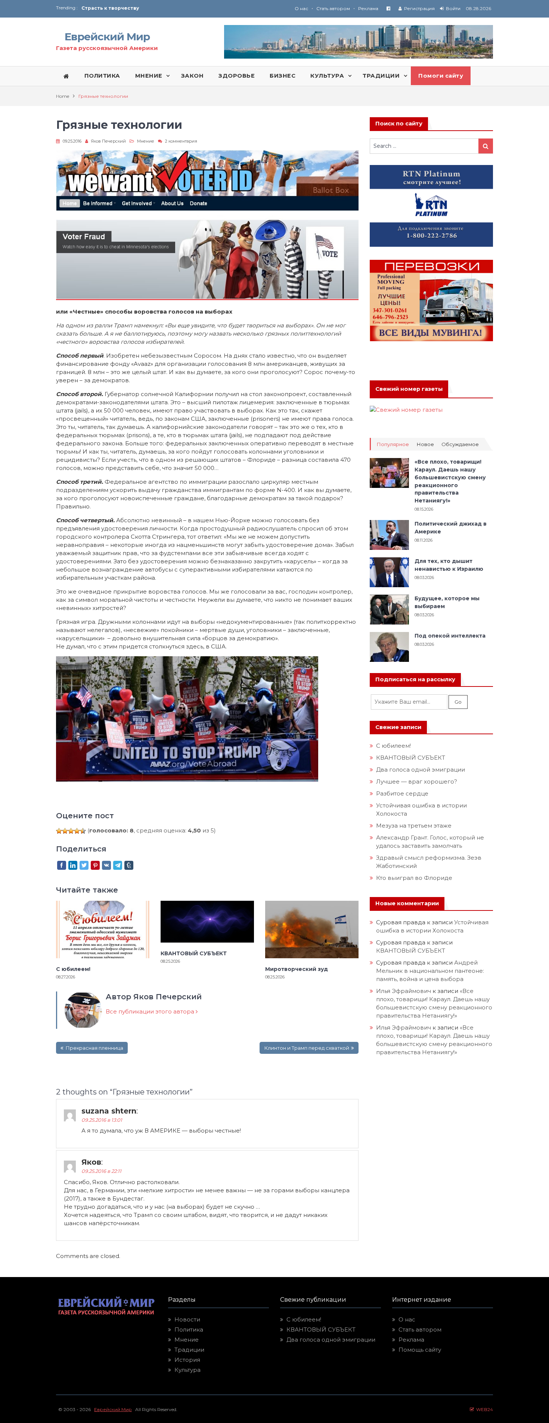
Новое (425, 444)
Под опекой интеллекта (450, 635)
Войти (453, 8)
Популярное (392, 444)
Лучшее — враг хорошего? (416, 781)
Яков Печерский (108, 141)
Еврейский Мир (107, 36)
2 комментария (181, 141)
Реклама (368, 8)
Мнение (145, 141)
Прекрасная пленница (94, 1048)
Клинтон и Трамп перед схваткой (306, 1048)
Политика (188, 1329)
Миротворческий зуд (296, 969)
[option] (177, 8)
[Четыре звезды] (77, 831)
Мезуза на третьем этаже (414, 825)
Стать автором (333, 8)
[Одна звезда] (59, 831)
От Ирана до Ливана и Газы (117, 8)
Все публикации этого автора (151, 1011)
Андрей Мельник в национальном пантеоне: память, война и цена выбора (431, 971)
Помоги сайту (440, 75)
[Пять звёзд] (83, 831)
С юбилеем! (73, 969)
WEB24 (483, 1409)
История (187, 1359)
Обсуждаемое (460, 444)
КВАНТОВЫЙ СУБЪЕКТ (194, 953)
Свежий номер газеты (409, 389)
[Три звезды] (71, 831)
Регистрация (419, 8)
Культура (187, 1369)
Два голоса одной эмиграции (420, 769)
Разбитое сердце (402, 793)
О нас (301, 8)
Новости (187, 1319)
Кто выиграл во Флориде (414, 877)
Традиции (189, 1349)
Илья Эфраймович (403, 990)
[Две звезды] (65, 831)
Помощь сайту (419, 1349)
